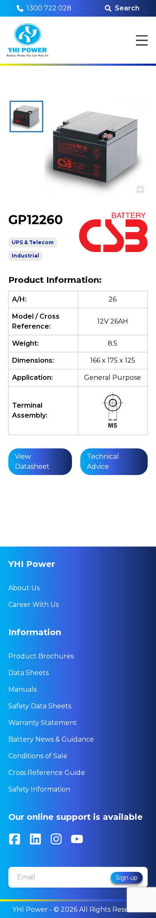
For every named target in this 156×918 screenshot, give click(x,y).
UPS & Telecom (33, 242)
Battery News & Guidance (51, 739)
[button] (96, 148)
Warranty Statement (42, 723)
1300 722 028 (49, 8)
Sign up (127, 877)
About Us (24, 588)
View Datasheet (32, 461)
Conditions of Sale (37, 756)
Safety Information (39, 789)
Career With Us (33, 605)
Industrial (25, 255)
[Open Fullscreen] (140, 188)
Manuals (22, 689)
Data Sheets (28, 673)
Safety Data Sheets (39, 706)
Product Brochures (41, 656)
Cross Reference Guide (46, 773)
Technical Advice (103, 461)
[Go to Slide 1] (26, 116)
